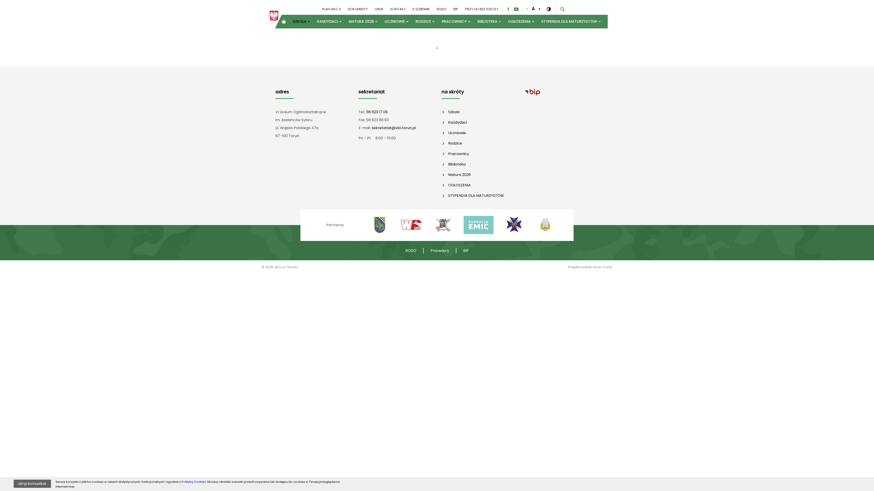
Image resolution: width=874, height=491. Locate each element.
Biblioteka (457, 164)
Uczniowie (457, 132)
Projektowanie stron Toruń (590, 267)
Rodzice (455, 143)
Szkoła (454, 112)
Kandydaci (457, 122)
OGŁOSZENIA (459, 185)
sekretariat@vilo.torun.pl (394, 127)
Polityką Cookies (194, 482)
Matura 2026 (459, 174)
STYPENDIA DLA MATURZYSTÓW (476, 195)
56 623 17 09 (377, 112)
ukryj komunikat (32, 483)
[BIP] (532, 91)
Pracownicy (458, 153)
